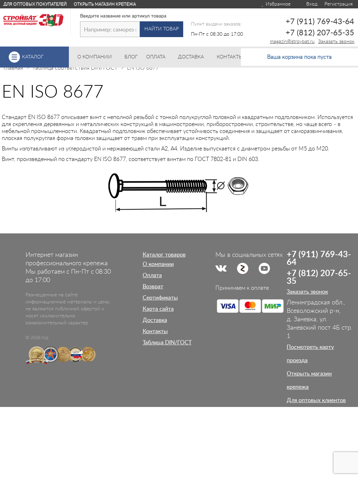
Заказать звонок (336, 41)
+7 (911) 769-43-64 (320, 22)
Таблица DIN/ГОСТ (167, 342)
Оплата (152, 275)
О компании (158, 264)
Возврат (153, 286)
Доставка (155, 320)
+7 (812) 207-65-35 (320, 33)
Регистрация (338, 4)
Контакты (155, 331)
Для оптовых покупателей (35, 4)
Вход (311, 4)
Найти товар (161, 29)
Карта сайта (158, 309)
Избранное (277, 4)
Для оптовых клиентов (316, 400)
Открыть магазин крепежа (105, 4)
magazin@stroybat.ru (292, 41)
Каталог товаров (164, 255)
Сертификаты (160, 298)
